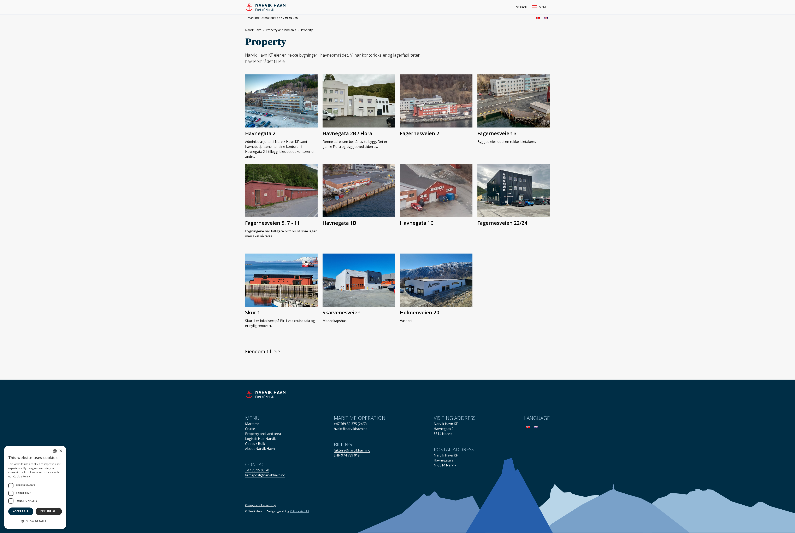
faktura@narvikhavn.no (352, 450)
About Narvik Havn (260, 448)
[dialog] (35, 487)
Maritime (252, 423)
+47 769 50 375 (287, 18)
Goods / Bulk (255, 443)
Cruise (250, 428)
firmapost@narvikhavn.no (265, 475)
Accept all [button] (21, 511)
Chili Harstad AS (299, 511)
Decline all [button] (48, 511)
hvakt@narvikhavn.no (350, 428)
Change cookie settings (260, 505)
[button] (540, 7)
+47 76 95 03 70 (257, 470)
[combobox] (55, 451)
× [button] (60, 451)
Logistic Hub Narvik (260, 438)
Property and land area (281, 30)
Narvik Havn (253, 30)
